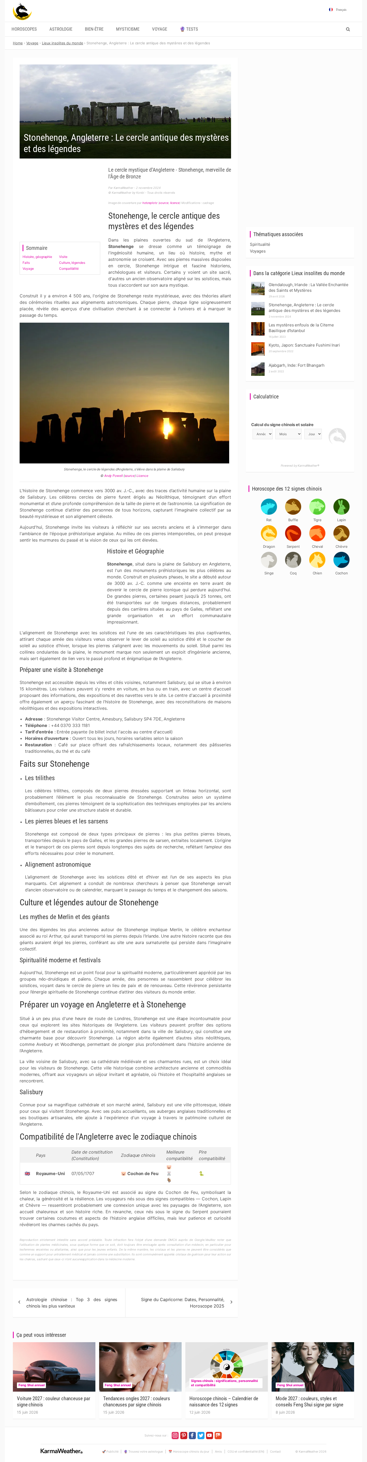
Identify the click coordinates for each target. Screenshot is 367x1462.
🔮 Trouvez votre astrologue (143, 1451)
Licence (142, 476)
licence (174, 203)
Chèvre (341, 546)
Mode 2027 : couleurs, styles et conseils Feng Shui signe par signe (309, 1401)
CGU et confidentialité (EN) (246, 1451)
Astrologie (60, 29)
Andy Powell (113, 476)
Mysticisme (127, 29)
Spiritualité (260, 244)
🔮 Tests (189, 29)
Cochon (341, 573)
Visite (63, 257)
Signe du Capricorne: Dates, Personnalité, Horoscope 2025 (182, 1303)
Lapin (341, 520)
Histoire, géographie (37, 257)
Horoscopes (24, 29)
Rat (269, 520)
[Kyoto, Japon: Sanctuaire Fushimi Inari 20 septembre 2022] (258, 343)
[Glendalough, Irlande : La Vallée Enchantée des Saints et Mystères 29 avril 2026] (258, 283)
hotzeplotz (149, 203)
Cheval (317, 546)
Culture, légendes (72, 263)
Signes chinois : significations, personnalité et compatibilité (224, 1383)
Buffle (293, 520)
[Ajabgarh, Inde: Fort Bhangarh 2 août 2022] (258, 363)
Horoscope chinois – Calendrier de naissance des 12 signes (223, 1401)
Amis (218, 1451)
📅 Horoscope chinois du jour (188, 1451)
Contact (275, 1451)
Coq (293, 573)
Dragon (269, 546)
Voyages (258, 251)
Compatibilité (69, 269)
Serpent (293, 546)
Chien (317, 573)
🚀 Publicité (110, 1451)
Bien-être (94, 29)
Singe (269, 573)
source (163, 203)
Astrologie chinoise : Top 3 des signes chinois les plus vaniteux (71, 1303)
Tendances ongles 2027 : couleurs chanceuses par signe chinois (136, 1401)
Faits (26, 263)
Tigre (317, 520)
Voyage (159, 29)
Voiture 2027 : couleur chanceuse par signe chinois (53, 1401)
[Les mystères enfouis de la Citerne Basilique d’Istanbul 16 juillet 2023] (258, 323)
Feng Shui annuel (31, 1385)
